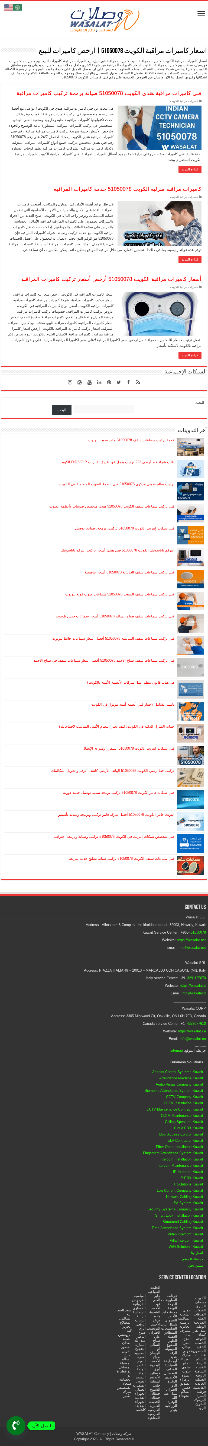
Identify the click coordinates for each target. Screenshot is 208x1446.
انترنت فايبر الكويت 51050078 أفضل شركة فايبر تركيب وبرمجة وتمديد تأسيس (115, 815)
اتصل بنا (197, 1253)
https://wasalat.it (193, 986)
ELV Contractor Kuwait (185, 1141)
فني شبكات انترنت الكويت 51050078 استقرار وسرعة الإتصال (128, 748)
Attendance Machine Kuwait (181, 1078)
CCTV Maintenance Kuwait (182, 1116)
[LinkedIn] (99, 382)
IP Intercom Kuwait (188, 1172)
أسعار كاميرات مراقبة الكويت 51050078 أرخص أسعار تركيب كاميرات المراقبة (111, 279)
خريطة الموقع (192, 1259)
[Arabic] (17, 7)
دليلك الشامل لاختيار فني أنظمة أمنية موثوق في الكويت (132, 704)
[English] (8, 7)
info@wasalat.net (192, 948)
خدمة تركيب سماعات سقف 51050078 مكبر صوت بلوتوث (131, 440)
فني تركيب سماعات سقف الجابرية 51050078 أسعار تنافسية (129, 572)
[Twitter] (118, 382)
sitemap (176, 1050)
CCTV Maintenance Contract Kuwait (175, 1109)
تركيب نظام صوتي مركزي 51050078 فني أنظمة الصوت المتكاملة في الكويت (116, 484)
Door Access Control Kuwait (181, 1134)
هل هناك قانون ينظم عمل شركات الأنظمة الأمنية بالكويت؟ (130, 682)
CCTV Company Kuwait (184, 1097)
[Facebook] (128, 382)
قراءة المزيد (190, 169)
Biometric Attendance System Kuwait (174, 1091)
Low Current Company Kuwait (180, 1190)
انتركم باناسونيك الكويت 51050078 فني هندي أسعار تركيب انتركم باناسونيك (117, 550)
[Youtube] (89, 382)
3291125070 (196, 978)
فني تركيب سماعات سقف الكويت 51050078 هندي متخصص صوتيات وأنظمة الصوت (111, 506)
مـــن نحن (195, 1265)
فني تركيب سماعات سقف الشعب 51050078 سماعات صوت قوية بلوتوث (119, 594)
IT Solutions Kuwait (188, 1184)
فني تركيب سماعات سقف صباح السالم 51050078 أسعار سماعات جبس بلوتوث (115, 616)
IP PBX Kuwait (191, 1178)
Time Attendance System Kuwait (177, 1228)
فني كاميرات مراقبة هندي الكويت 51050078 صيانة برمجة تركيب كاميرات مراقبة (109, 93)
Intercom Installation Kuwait (181, 1159)
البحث (199, 403)
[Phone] (15, 1425)
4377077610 (196, 1024)
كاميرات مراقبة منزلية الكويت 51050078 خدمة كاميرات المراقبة (128, 189)
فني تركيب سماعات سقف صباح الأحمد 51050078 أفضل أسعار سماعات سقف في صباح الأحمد (104, 660)
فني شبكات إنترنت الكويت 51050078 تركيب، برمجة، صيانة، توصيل (124, 528)
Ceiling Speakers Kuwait (184, 1122)
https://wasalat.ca (192, 1031)
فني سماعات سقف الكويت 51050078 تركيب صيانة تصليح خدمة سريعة (121, 859)
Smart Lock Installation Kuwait (179, 1215)
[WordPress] (79, 382)
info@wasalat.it (194, 993)
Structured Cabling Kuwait (182, 1222)
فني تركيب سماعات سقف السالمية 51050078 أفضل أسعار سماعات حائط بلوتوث (113, 638)
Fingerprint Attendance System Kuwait (173, 1153)
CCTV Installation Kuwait (183, 1103)
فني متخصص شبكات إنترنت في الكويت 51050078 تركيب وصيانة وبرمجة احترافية (114, 837)
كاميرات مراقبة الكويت (184, 101)
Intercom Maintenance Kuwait (180, 1165)
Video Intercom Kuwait (185, 1234)
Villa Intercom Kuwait (186, 1240)
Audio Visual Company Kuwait (179, 1084)
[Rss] (138, 382)
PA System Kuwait (188, 1203)
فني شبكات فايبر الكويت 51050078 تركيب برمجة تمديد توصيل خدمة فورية (118, 793)
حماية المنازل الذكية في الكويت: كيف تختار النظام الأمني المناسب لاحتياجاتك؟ (116, 726)
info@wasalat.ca (193, 1039)
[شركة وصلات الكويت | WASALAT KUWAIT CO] (104, 18)
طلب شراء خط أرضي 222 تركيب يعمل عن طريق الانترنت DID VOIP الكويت (117, 462)
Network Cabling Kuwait (184, 1197)
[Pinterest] (109, 382)
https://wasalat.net (191, 940)
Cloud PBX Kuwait (188, 1128)
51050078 (198, 932)
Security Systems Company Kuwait (175, 1209)
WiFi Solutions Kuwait (186, 1247)
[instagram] (70, 382)
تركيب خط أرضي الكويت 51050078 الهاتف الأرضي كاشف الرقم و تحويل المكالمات (112, 771)
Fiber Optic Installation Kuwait (179, 1147)
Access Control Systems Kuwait (177, 1072)
